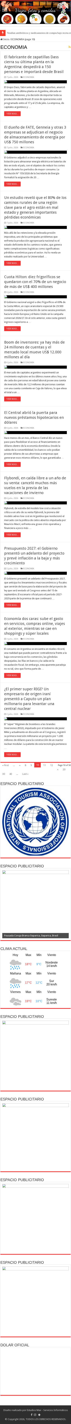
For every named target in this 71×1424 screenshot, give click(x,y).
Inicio (6, 39)
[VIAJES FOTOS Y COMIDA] (35, 12)
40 (10, 774)
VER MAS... (12, 113)
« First (5, 765)
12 (51, 765)
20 (64, 769)
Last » (25, 774)
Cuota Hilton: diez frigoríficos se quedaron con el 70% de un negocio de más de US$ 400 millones (35, 282)
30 (3, 774)
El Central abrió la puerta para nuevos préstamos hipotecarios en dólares (34, 417)
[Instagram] (35, 1414)
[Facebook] (31, 1414)
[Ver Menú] (5, 10)
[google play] (39, 1414)
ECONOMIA (28, 77)
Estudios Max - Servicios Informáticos (47, 1410)
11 (44, 765)
